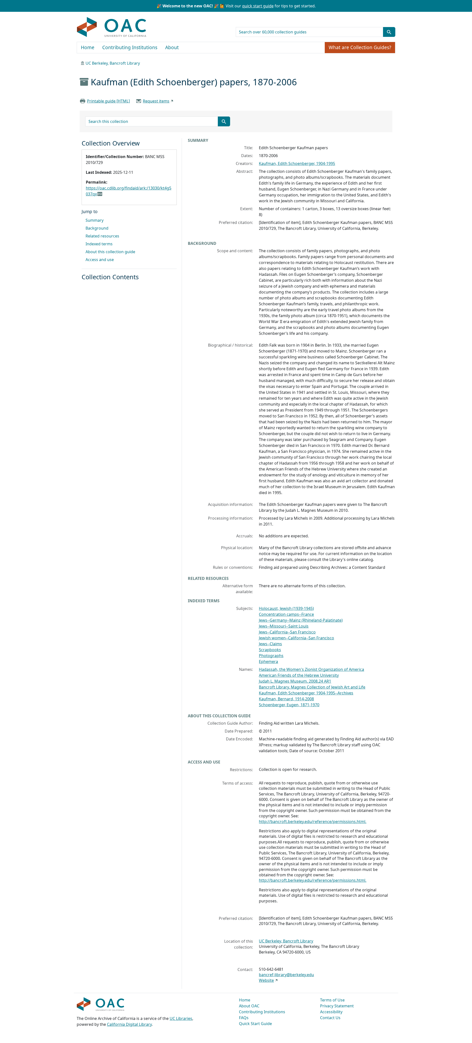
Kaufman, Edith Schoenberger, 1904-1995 (297, 163)
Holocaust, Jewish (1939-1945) (286, 608)
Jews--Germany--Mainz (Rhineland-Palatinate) (301, 620)
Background (97, 228)
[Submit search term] (389, 32)
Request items (156, 101)
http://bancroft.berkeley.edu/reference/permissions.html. (312, 821)
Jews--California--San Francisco (287, 632)
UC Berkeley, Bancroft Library (113, 63)
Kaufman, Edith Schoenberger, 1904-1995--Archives (306, 693)
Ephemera (268, 661)
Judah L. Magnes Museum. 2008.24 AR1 (295, 681)
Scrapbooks (270, 649)
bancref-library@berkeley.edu (286, 974)
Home (87, 47)
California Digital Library (129, 1024)
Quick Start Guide (255, 1023)
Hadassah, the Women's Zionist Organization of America (311, 669)
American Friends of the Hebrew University (299, 675)
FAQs (244, 1017)
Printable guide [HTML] (108, 101)
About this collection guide (110, 251)
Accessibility (331, 1011)
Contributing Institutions (129, 47)
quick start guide (258, 6)
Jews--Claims (270, 643)
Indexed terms (99, 244)
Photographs (271, 655)
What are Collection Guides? (360, 47)
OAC (112, 27)
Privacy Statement (337, 1006)
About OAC (249, 1006)
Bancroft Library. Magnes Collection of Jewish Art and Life (312, 687)
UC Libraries (181, 1018)
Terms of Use (332, 1000)
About (172, 47)
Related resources (102, 236)
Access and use (100, 259)
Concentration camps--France (286, 614)
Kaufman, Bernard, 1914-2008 (286, 699)
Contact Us (330, 1017)
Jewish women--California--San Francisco (296, 638)
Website (266, 980)
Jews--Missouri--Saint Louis (284, 626)
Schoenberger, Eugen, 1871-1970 (289, 704)
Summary (94, 220)
